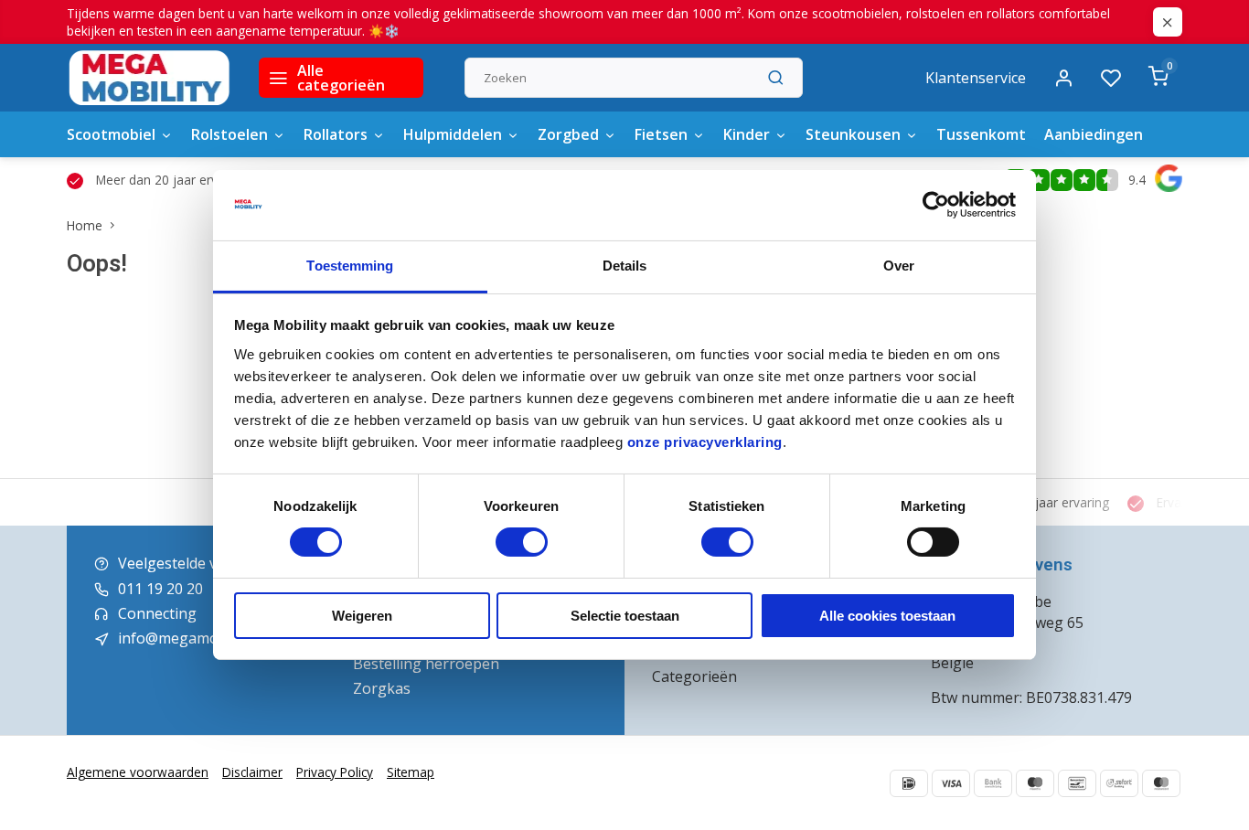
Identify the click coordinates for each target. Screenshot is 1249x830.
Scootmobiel (111, 134)
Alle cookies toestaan (887, 615)
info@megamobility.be (195, 638)
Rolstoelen (229, 134)
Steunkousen (853, 134)
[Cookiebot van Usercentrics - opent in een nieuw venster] (936, 204)
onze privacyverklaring (705, 442)
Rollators (336, 134)
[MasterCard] (1161, 783)
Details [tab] (625, 265)
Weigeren (362, 615)
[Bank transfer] (993, 783)
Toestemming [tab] (349, 265)
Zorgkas (382, 688)
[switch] (522, 542)
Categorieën (694, 676)
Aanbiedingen (1093, 134)
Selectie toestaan (625, 615)
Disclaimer (252, 772)
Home (84, 225)
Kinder (746, 134)
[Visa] (951, 783)
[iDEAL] (909, 783)
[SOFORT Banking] (1119, 783)
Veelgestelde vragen (188, 563)
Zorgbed (568, 134)
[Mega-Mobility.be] (149, 77)
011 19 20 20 (160, 589)
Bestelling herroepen (426, 664)
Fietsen (661, 134)
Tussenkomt (981, 134)
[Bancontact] (1077, 783)
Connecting (157, 613)
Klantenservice (975, 78)
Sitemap (410, 772)
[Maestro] (1035, 783)
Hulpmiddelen (452, 134)
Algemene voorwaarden (137, 772)
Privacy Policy (334, 772)
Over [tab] (898, 265)
